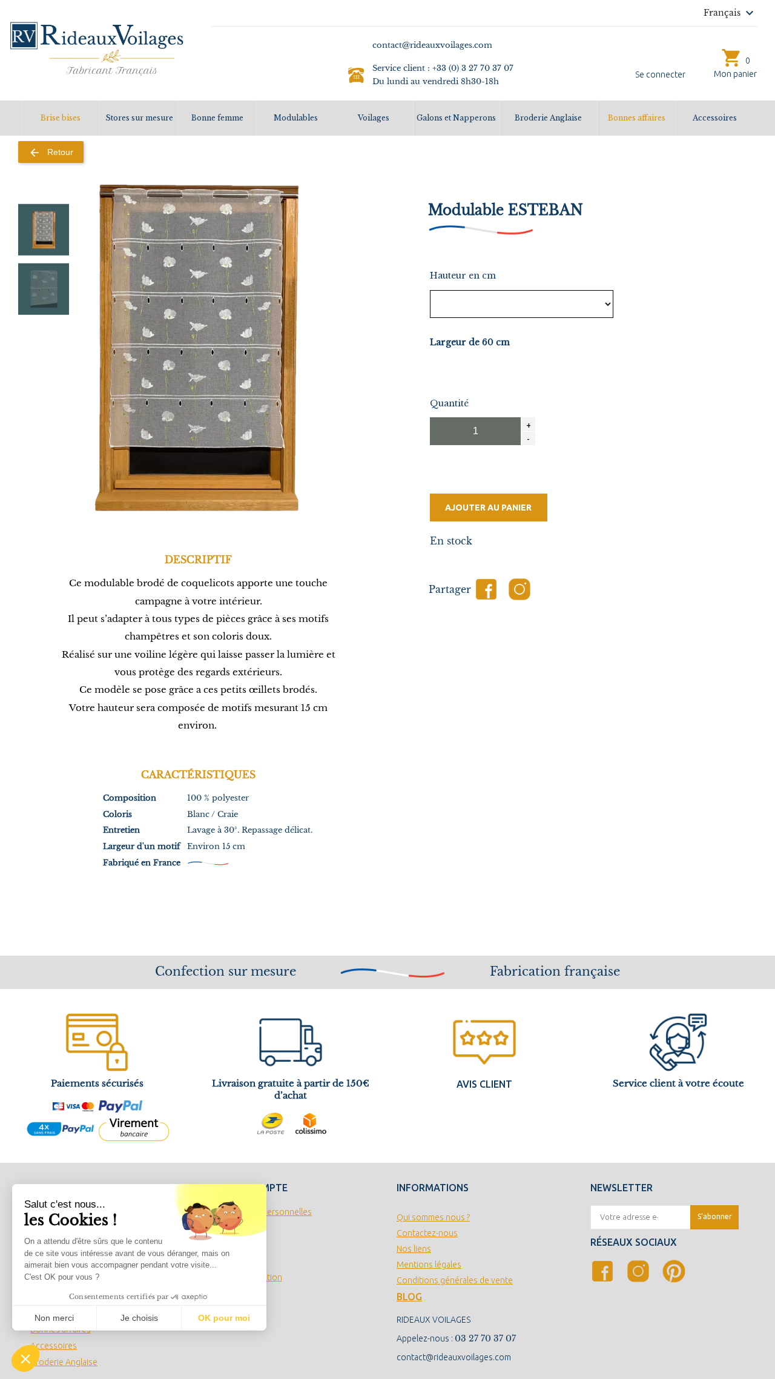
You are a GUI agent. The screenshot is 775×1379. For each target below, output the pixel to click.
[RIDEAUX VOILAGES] (97, 48)
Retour (50, 153)
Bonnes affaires (636, 117)
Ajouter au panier (488, 507)
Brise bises (61, 117)
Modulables (296, 117)
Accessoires (715, 117)
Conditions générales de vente (455, 1280)
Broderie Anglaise (548, 117)
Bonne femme (217, 117)
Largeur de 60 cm (470, 342)
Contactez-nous (427, 1233)
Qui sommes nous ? (433, 1217)
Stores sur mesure (139, 117)
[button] (25, 1358)
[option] (44, 230)
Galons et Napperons (456, 117)
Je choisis (139, 1318)
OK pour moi (224, 1318)
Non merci (54, 1318)
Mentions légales (429, 1264)
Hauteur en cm (463, 275)
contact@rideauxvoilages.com (454, 1357)
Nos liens (414, 1249)
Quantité (449, 403)
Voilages (373, 117)
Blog (409, 1296)
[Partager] (486, 589)
